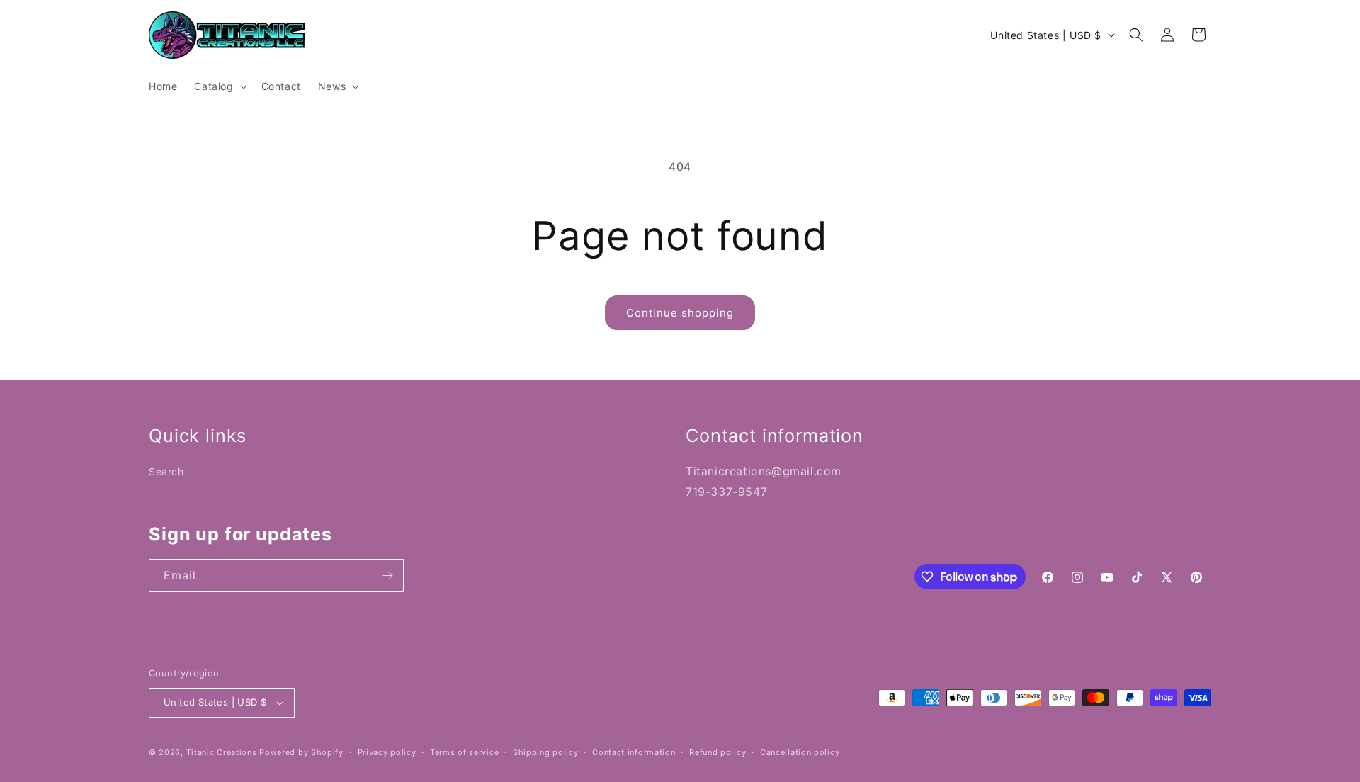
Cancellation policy (799, 752)
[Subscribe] (387, 575)
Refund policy (717, 752)
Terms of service (464, 752)
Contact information (633, 752)
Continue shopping (680, 312)
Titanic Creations (221, 752)
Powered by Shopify (301, 752)
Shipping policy (546, 752)
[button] (219, 86)
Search (166, 471)
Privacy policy (387, 752)
